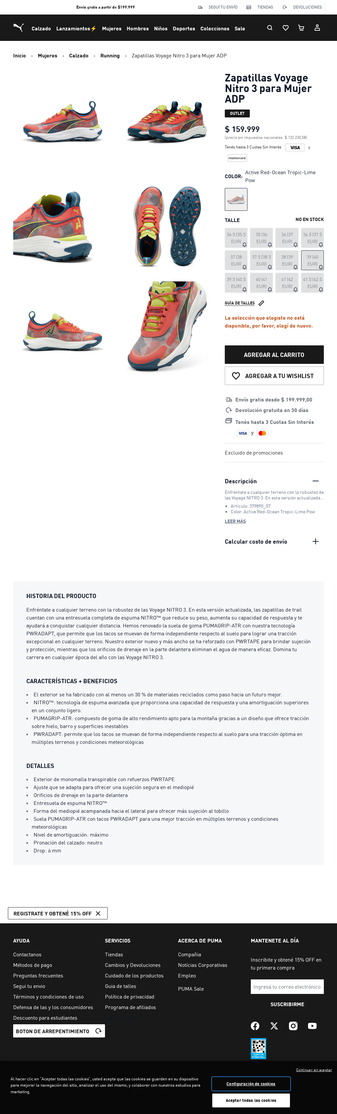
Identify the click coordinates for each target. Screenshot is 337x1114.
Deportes (184, 28)
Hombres (138, 28)
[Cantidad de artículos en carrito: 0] (301, 27)
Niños (161, 28)
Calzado (41, 28)
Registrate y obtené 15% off (52, 913)
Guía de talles (240, 303)
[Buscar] (269, 27)
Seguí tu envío (223, 7)
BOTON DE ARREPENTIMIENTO (52, 1031)
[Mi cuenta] (317, 27)
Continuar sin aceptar (314, 1069)
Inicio (19, 55)
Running (110, 55)
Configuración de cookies (250, 1083)
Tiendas (265, 7)
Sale (240, 28)
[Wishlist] (285, 27)
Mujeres (111, 28)
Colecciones (214, 28)
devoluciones (307, 7)
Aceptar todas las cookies (251, 1100)
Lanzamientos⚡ (76, 28)
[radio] (236, 199)
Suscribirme (287, 1004)
